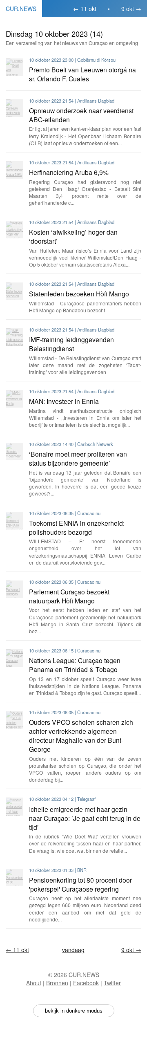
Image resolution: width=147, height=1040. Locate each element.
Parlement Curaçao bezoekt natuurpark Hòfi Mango (69, 596)
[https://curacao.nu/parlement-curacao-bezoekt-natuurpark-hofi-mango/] (14, 589)
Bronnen (57, 983)
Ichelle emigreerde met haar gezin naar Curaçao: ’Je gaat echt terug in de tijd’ (84, 818)
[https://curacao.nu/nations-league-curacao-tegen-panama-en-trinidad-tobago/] (14, 658)
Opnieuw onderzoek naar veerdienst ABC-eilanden (81, 115)
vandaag (73, 950)
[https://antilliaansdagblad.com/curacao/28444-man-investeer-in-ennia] (14, 399)
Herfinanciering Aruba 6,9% (69, 172)
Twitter (112, 983)
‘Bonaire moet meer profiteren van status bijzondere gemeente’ (78, 458)
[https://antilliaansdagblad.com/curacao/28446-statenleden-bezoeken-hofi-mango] (14, 291)
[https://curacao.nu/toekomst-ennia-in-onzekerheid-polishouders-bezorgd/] (14, 520)
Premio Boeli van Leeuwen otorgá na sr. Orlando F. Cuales (82, 74)
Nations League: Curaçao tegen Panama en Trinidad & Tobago (74, 665)
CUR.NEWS (21, 8)
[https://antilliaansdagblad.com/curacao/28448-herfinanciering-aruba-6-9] (14, 170)
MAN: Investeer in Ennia (64, 401)
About (33, 983)
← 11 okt (84, 8)
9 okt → (131, 8)
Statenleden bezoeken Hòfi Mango (79, 293)
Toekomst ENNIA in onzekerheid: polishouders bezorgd (77, 527)
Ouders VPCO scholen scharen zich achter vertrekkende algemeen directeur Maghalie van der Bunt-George (81, 735)
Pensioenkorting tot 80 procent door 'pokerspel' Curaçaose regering (80, 884)
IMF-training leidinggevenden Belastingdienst (71, 344)
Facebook (86, 983)
